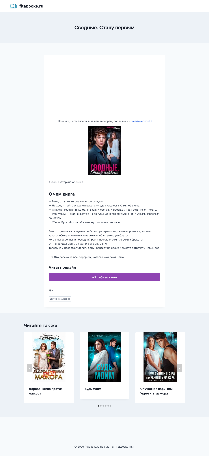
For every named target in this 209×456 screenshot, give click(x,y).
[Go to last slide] (29, 368)
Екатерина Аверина (60, 299)
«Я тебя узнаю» (104, 277)
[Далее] (179, 368)
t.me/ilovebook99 (141, 121)
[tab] (98, 406)
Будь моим (93, 389)
